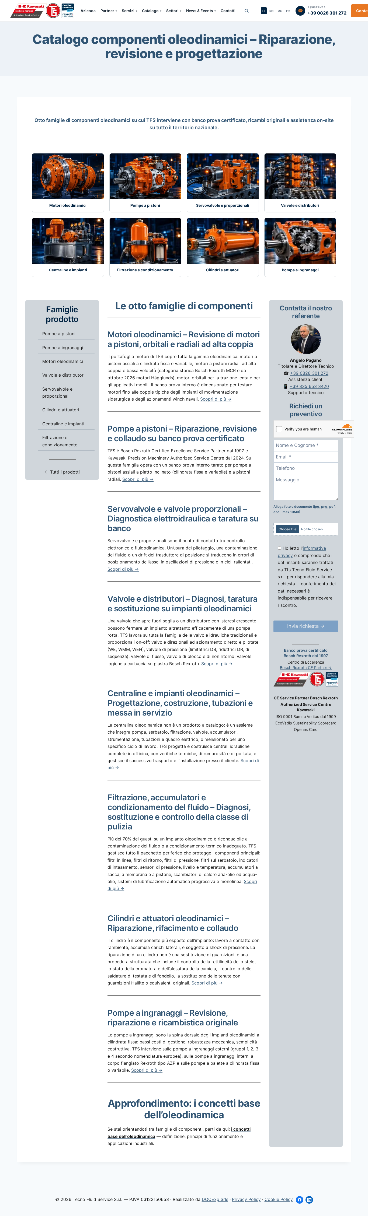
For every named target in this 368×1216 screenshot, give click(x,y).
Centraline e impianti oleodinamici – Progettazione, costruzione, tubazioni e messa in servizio (180, 702)
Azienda (88, 10)
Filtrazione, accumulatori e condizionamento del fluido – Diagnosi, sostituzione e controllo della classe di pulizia (179, 812)
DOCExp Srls (215, 1199)
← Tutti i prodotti (62, 472)
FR (288, 11)
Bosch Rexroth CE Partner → (306, 667)
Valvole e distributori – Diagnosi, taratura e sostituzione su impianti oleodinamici (182, 603)
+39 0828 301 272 (309, 373)
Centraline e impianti (63, 423)
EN (271, 11)
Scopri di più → (215, 399)
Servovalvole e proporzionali (57, 392)
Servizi (128, 10)
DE (280, 11)
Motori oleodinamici (62, 361)
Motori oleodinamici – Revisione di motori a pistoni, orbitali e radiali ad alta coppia (183, 339)
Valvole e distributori (63, 375)
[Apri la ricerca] (246, 10)
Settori (172, 10)
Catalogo (150, 10)
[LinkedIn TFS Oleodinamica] (309, 1200)
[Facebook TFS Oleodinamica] (299, 1200)
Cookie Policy (279, 1199)
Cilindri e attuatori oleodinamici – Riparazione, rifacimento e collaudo (172, 923)
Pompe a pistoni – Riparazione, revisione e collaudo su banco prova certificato (182, 433)
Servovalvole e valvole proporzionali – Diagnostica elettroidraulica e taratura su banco (182, 518)
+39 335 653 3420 (309, 386)
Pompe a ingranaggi (62, 347)
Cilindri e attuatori (60, 410)
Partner (107, 10)
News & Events (199, 10)
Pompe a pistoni (58, 333)
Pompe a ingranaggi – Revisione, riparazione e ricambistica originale (172, 1017)
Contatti (228, 10)
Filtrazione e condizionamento (60, 441)
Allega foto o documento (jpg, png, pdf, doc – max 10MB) (304, 509)
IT (263, 11)
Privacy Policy (246, 1199)
